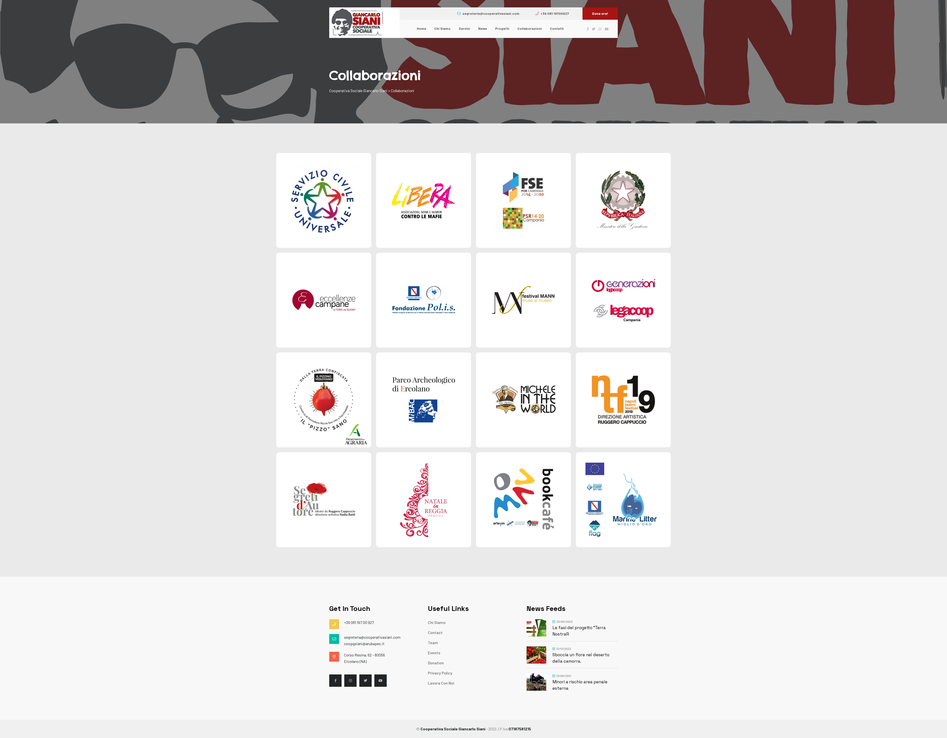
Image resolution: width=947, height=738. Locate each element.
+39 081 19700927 (555, 13)
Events (434, 652)
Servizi (464, 28)
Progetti (502, 28)
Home (421, 28)
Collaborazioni (529, 28)
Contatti (557, 28)
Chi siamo (442, 28)
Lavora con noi (441, 683)
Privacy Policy (440, 673)
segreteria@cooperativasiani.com (490, 13)
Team (433, 642)
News (482, 28)
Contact (435, 632)
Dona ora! (600, 13)
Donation (436, 662)
